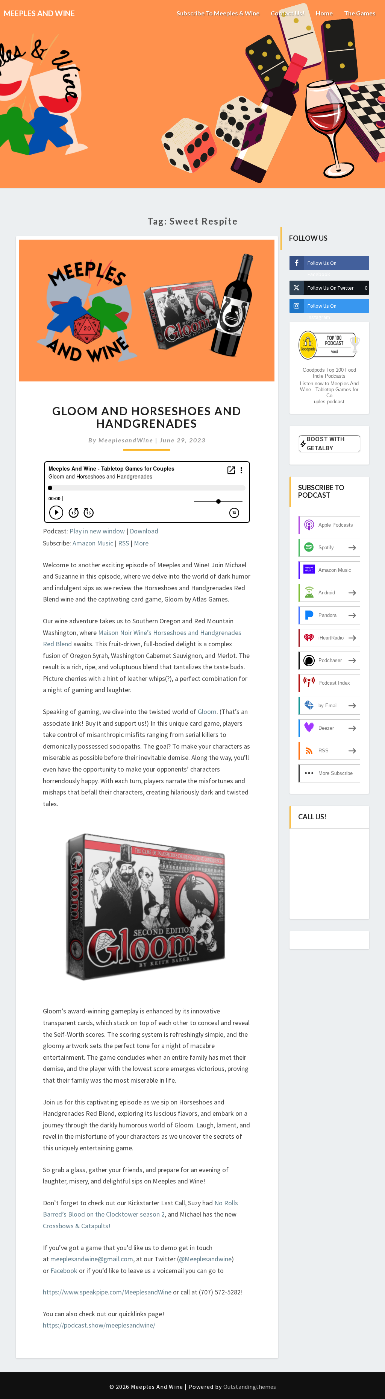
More (141, 543)
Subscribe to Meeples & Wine (218, 13)
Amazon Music (93, 543)
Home (324, 13)
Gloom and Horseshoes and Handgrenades (146, 417)
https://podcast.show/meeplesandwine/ (99, 1325)
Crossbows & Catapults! (77, 1225)
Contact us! (288, 13)
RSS (123, 543)
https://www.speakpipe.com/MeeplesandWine (107, 1292)
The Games (360, 13)
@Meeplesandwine (205, 1259)
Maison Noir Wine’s (125, 632)
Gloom (207, 711)
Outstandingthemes (249, 1386)
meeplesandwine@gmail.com (91, 1259)
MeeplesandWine (126, 440)
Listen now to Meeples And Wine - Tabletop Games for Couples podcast (329, 392)
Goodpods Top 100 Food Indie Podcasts (329, 373)
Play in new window (97, 531)
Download (144, 531)
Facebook (64, 1270)
